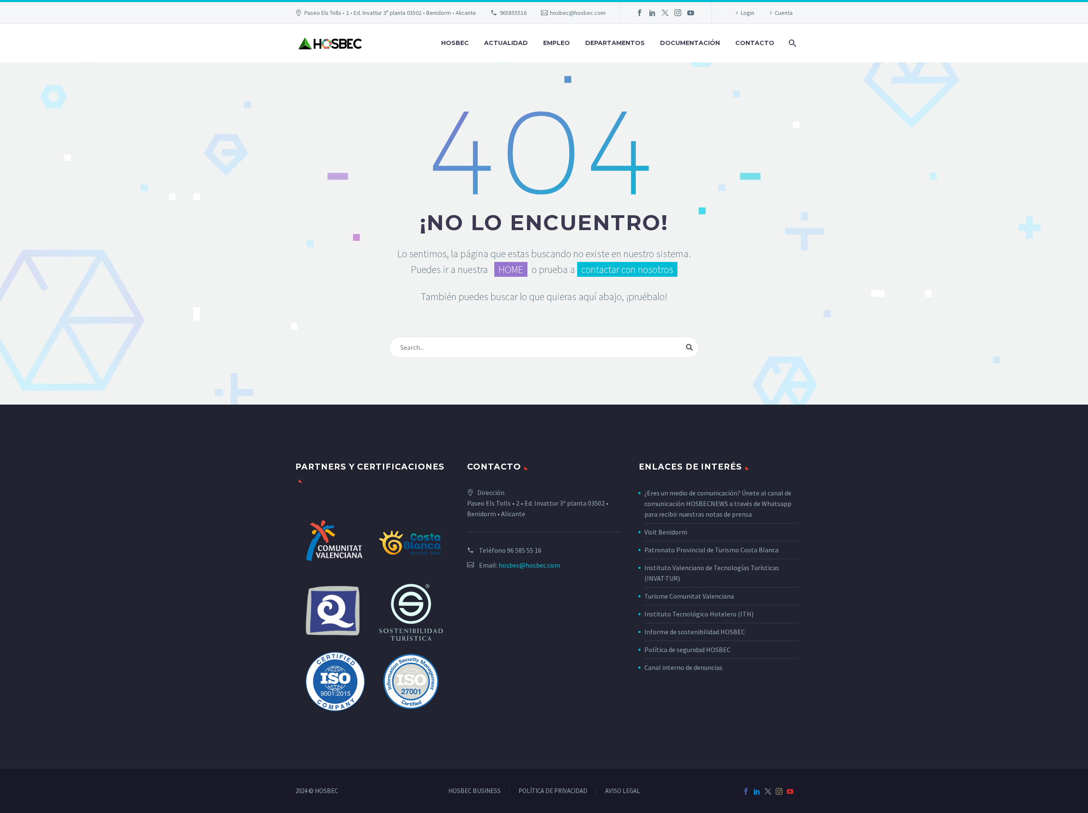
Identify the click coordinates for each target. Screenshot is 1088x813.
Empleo (556, 43)
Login (747, 13)
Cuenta (784, 13)
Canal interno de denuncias (683, 667)
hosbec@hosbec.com (578, 13)
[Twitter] (665, 12)
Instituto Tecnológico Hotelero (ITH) (699, 614)
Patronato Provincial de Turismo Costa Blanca (711, 550)
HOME (511, 269)
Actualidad (506, 43)
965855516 (513, 13)
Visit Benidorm (665, 532)
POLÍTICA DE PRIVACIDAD (552, 791)
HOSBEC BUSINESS (474, 791)
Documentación (690, 43)
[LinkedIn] (652, 12)
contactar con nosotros (627, 269)
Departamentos (615, 43)
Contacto (754, 43)
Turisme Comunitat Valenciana (689, 596)
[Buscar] (791, 43)
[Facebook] (639, 12)
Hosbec (455, 43)
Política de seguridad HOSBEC (687, 649)
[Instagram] (678, 12)
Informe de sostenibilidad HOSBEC (695, 631)
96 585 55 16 (524, 550)
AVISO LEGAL (622, 791)
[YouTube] (690, 12)
